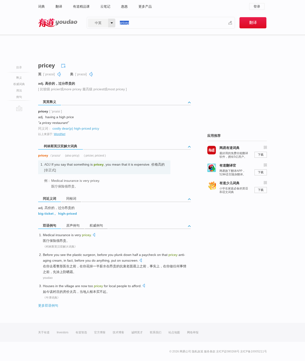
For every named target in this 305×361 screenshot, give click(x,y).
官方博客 (100, 332)
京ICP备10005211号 (253, 351)
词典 (41, 6)
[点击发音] (94, 235)
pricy (95, 128)
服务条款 (209, 351)
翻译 (59, 6)
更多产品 (145, 6)
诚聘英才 (137, 332)
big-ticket (46, 213)
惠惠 (124, 6)
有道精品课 (81, 6)
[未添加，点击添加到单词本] (64, 65)
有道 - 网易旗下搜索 (57, 22)
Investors (62, 332)
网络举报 (192, 332)
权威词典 (19, 84)
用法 (19, 90)
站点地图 (174, 332)
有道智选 (81, 332)
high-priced (82, 128)
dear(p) (67, 128)
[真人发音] (59, 74)
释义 (19, 77)
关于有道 (44, 332)
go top (19, 108)
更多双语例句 (48, 305)
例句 (19, 97)
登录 (257, 6)
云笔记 (105, 6)
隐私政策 (197, 351)
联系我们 (155, 332)
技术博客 (118, 332)
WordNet (59, 134)
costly (56, 128)
